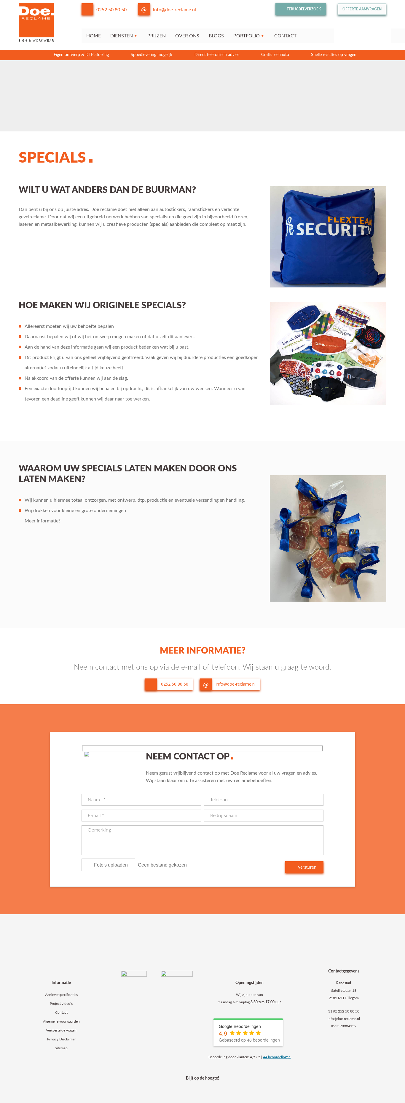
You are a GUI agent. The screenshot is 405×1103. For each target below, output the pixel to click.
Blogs (216, 36)
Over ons (187, 36)
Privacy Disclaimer (61, 1039)
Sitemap (61, 1048)
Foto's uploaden (111, 864)
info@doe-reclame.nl (174, 9)
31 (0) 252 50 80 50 (343, 1011)
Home (93, 36)
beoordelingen (277, 1057)
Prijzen (156, 36)
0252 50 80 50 (111, 9)
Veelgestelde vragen (61, 1030)
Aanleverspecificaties (61, 994)
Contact (285, 36)
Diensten (121, 36)
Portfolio (246, 36)
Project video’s (61, 1003)
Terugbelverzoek (303, 9)
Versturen (306, 867)
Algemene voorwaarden (61, 1021)
